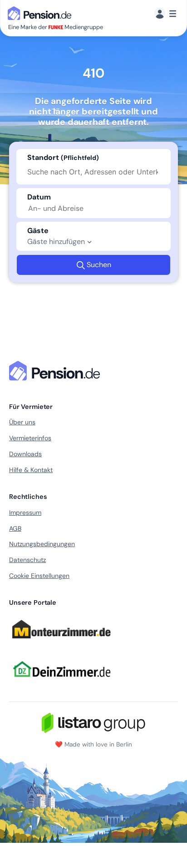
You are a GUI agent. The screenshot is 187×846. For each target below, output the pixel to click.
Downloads (25, 454)
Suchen (99, 264)
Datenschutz (27, 560)
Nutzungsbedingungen (42, 544)
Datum (39, 197)
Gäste (38, 230)
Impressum (25, 512)
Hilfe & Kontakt (31, 470)
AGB (15, 528)
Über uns (22, 422)
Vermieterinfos (30, 438)
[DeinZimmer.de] (61, 682)
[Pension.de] (41, 12)
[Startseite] (56, 370)
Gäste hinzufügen (56, 241)
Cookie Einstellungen (39, 576)
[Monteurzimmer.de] (61, 642)
